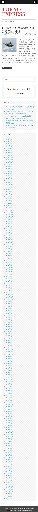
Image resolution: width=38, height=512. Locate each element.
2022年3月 (9, 260)
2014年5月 (9, 475)
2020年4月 (9, 313)
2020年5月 (9, 311)
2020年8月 (9, 304)
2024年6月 (9, 198)
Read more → (7, 68)
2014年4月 (9, 478)
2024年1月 (9, 210)
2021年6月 (9, 281)
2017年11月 (9, 379)
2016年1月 (9, 430)
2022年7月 (9, 251)
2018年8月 (9, 359)
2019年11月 (9, 324)
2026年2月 (9, 153)
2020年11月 (9, 297)
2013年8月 (9, 496)
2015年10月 (9, 437)
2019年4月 (9, 340)
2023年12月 (9, 212)
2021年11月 (9, 269)
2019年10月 (9, 327)
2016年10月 (9, 409)
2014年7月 (9, 471)
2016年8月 (9, 414)
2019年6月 (9, 336)
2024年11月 (9, 187)
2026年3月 (9, 150)
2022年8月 (9, 249)
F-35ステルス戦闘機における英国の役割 (18, 29)
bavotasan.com (27, 510)
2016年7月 (9, 416)
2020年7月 (9, 306)
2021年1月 (9, 292)
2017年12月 (9, 377)
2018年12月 (9, 350)
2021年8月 (9, 276)
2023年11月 (9, 214)
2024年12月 (9, 185)
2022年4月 (9, 258)
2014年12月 (9, 459)
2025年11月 (9, 160)
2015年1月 (9, 457)
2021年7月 (9, 278)
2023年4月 (9, 230)
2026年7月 (9, 141)
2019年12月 (9, 322)
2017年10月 (9, 382)
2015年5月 (9, 448)
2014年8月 (9, 468)
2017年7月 (9, 388)
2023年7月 (9, 224)
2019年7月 (9, 333)
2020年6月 (9, 308)
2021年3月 (9, 288)
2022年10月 (9, 244)
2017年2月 (9, 400)
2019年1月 (9, 347)
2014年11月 (9, 462)
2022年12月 (9, 240)
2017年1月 (9, 402)
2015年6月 (9, 446)
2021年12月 (9, 267)
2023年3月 (9, 233)
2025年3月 (9, 178)
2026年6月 (9, 144)
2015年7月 (9, 443)
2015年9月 (9, 439)
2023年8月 (9, 221)
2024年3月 (9, 205)
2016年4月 (9, 423)
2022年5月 (9, 256)
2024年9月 (9, 192)
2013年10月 (9, 491)
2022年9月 (9, 247)
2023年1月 (9, 237)
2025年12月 (9, 157)
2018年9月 (9, 356)
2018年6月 (9, 363)
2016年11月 (9, 407)
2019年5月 (9, 338)
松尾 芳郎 (6, 34)
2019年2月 (9, 345)
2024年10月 (9, 189)
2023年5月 (9, 228)
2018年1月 (9, 375)
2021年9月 (9, 274)
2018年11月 (9, 352)
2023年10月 (9, 217)
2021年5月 (9, 283)
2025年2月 (9, 180)
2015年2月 (9, 455)
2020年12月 (9, 295)
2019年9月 (9, 329)
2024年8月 (9, 194)
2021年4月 (9, 285)
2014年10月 (9, 464)
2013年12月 (9, 487)
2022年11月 (9, 242)
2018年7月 (9, 361)
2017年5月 (9, 393)
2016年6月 (9, 418)
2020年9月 (9, 301)
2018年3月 (9, 370)
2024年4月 (9, 203)
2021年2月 (9, 290)
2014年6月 (9, 473)
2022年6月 (9, 253)
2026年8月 (9, 139)
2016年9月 (9, 411)
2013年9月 (9, 494)
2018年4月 (9, 368)
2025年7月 (9, 169)
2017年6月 (9, 391)
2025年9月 (9, 164)
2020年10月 (9, 299)
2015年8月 (9, 441)
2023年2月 (9, 235)
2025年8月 (9, 166)
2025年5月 (9, 173)
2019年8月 (9, 331)
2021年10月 (9, 272)
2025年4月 (9, 176)
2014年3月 (9, 480)
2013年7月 (9, 498)
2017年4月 (9, 395)
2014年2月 (9, 482)
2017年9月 (9, 384)
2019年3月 (9, 343)
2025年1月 (9, 182)
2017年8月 (9, 386)
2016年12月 (9, 404)
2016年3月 (9, 425)
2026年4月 (9, 148)
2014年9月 (9, 466)
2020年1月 (9, 320)
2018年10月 (9, 354)
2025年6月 (9, 171)
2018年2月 (9, 372)
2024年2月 (9, 208)
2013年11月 (9, 489)
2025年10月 (9, 162)
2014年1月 (9, 485)
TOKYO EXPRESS (13, 12)
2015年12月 (9, 432)
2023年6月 (9, 226)
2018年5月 (9, 365)
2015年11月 (9, 434)
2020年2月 (9, 317)
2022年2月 (9, 263)
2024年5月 (9, 201)
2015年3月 (9, 452)
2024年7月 (9, 196)
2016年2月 (9, 427)
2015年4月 (9, 450)
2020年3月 (9, 315)
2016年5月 (9, 420)
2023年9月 (9, 219)
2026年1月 (9, 155)
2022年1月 (9, 265)
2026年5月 (9, 146)
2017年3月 (9, 398)
